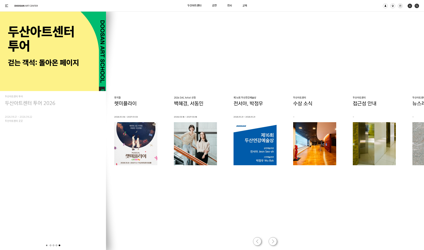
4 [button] (59, 245)
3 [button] (56, 245)
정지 (47, 245)
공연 (214, 5)
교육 (244, 5)
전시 (229, 5)
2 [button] (53, 245)
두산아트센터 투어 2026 (30, 103)
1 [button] (50, 245)
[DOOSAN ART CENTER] (26, 5)
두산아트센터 (194, 5)
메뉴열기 (6, 5)
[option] (53, 69)
